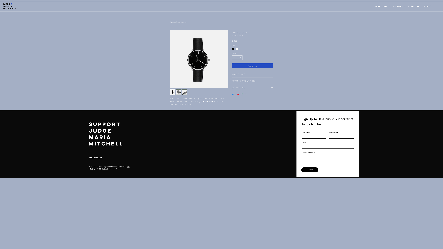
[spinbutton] (237, 58)
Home (172, 22)
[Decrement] (233, 58)
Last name (333, 132)
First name (306, 132)
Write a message (308, 152)
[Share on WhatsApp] (242, 94)
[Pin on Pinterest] (237, 94)
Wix (128, 167)
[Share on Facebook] (233, 94)
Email (304, 142)
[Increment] (240, 58)
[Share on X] (246, 94)
